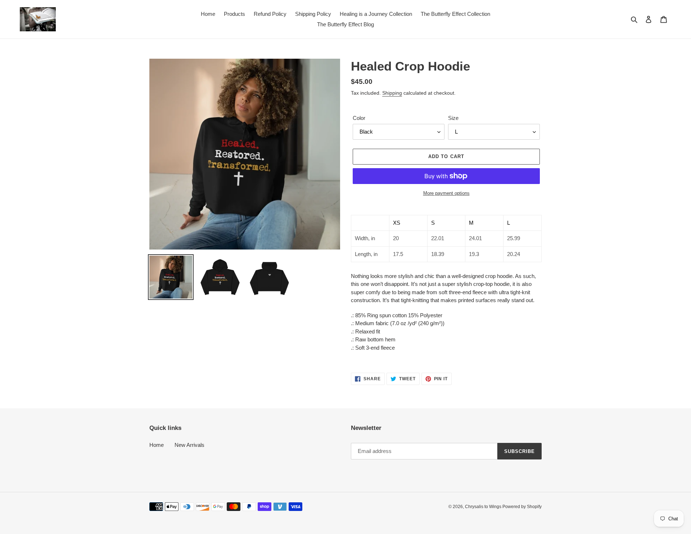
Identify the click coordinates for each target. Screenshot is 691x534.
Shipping (392, 93)
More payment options (446, 193)
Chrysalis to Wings (483, 506)
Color (359, 118)
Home (156, 445)
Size (453, 118)
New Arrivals (189, 445)
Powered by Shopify (522, 506)
